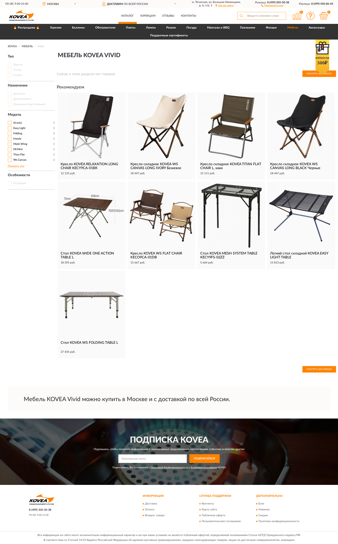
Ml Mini (18, 149)
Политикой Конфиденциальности (169, 467)
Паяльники (247, 27)
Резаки (171, 27)
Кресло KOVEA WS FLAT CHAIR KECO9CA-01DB (156, 255)
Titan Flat (19, 154)
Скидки (263, 515)
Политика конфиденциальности (278, 521)
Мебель (292, 27)
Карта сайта (209, 509)
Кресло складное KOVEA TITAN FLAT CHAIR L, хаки (230, 166)
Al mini (17, 123)
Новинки (264, 509)
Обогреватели (105, 27)
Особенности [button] (19, 175)
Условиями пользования (204, 467)
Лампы (151, 27)
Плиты (130, 27)
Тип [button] (11, 56)
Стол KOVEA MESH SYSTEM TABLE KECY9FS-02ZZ (228, 255)
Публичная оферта (213, 515)
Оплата (149, 509)
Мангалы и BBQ (218, 27)
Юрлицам (148, 15)
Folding (17, 133)
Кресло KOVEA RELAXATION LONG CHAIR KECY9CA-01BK (89, 166)
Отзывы (168, 15)
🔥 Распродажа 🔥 (26, 27)
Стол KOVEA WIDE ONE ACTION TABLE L (87, 255)
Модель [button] (14, 114)
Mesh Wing (20, 144)
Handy (17, 138)
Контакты (188, 15)
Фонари (271, 27)
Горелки (55, 27)
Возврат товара (155, 515)
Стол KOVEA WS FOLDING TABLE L (89, 343)
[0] (323, 16)
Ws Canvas (19, 160)
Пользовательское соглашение (221, 521)
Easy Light (19, 128)
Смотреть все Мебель (319, 369)
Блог (261, 503)
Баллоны (78, 27)
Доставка (151, 503)
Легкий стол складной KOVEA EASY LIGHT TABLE (299, 255)
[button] (272, 5)
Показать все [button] (16, 166)
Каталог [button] (127, 15)
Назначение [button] (18, 85)
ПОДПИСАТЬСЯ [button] (204, 458)
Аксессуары (317, 27)
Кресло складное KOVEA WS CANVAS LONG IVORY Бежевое (155, 166)
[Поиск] (241, 16)
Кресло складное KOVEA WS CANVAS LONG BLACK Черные (295, 166)
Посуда (191, 27)
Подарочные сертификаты (169, 35)
